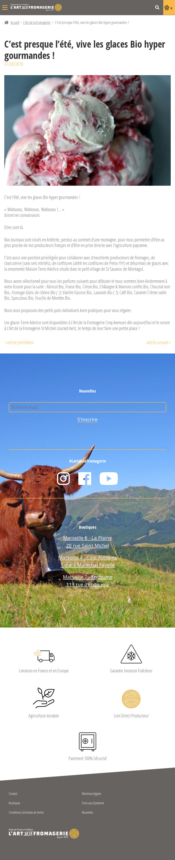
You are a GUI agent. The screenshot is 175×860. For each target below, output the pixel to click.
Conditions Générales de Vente (26, 813)
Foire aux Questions (93, 803)
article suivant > (159, 342)
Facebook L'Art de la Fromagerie (84, 478)
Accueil (15, 22)
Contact (13, 794)
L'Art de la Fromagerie (36, 7)
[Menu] (5, 7)
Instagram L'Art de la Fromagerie (63, 478)
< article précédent (18, 342)
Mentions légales (91, 794)
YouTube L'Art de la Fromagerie (109, 478)
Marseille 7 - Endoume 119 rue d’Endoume (87, 581)
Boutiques (14, 803)
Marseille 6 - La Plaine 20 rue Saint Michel (87, 541)
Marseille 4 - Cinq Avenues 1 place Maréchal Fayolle (87, 561)
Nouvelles (87, 813)
